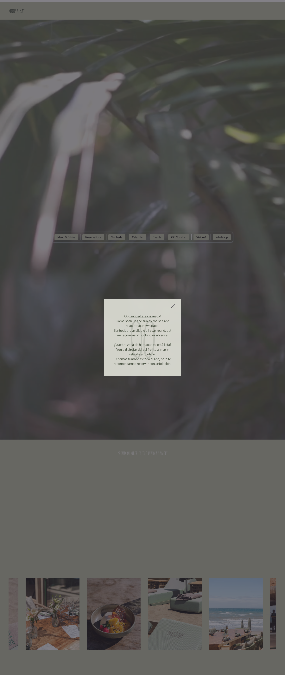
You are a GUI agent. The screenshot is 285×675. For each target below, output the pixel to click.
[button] (173, 306)
